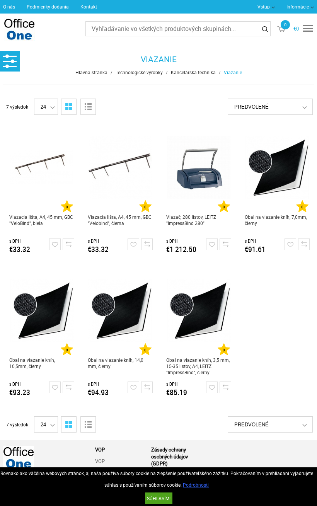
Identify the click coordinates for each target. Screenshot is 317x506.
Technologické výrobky (139, 72)
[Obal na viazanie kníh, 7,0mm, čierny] (277, 167)
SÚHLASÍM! (158, 498)
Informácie (297, 6)
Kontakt (88, 6)
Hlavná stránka (91, 72)
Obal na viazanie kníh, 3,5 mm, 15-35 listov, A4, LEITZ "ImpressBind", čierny (198, 366)
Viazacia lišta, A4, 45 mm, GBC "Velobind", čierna (120, 220)
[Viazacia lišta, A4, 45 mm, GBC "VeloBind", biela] (42, 167)
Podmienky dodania (48, 6)
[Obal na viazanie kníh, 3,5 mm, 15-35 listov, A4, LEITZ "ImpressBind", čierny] (198, 310)
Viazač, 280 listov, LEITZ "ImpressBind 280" (191, 220)
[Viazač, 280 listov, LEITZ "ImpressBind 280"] (198, 167)
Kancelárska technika (193, 72)
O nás (9, 6)
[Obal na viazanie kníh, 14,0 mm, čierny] (120, 310)
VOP (100, 461)
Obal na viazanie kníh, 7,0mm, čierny (276, 220)
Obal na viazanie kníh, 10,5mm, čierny (32, 363)
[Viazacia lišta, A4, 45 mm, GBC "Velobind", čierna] (120, 167)
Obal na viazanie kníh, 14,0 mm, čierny (115, 363)
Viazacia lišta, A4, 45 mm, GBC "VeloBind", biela (41, 220)
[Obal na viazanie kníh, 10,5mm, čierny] (42, 310)
